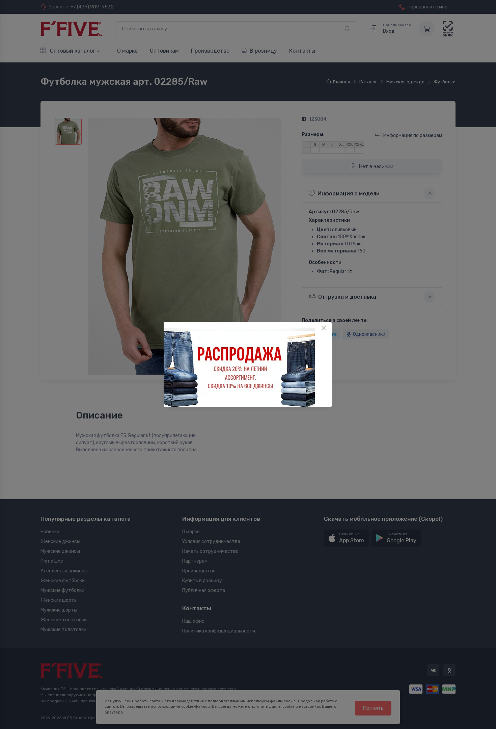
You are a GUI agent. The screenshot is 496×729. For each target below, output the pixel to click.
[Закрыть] (323, 328)
